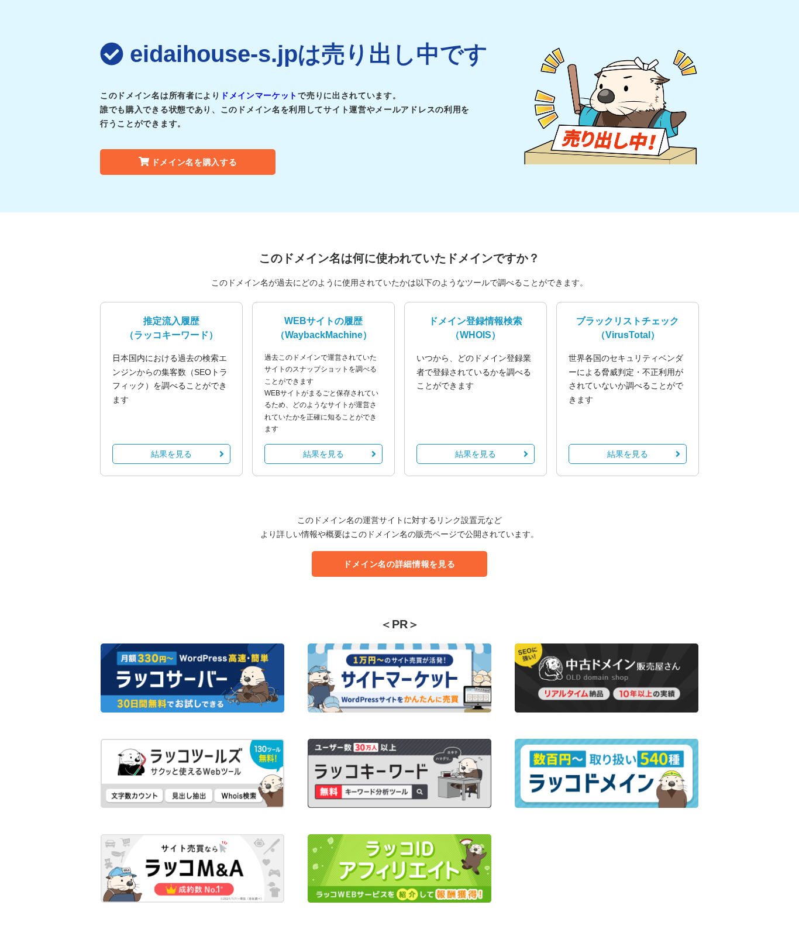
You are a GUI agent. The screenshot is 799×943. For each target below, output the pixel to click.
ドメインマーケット (259, 95)
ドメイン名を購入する (194, 162)
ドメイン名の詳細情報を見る (399, 564)
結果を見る (171, 454)
